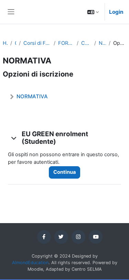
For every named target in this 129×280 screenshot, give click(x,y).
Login (116, 12)
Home (5, 43)
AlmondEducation (30, 262)
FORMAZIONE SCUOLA (66, 43)
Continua (64, 172)
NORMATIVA (102, 43)
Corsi (15, 43)
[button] (93, 12)
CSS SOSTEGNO (86, 43)
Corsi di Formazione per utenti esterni (37, 43)
